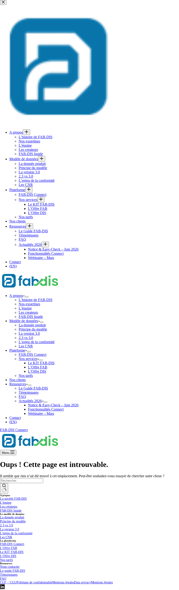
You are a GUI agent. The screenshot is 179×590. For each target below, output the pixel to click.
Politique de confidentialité (34, 582)
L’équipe (25, 308)
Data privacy (82, 582)
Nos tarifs (26, 376)
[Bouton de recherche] (4, 488)
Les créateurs (8, 506)
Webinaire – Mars (41, 413)
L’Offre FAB (37, 367)
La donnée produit (32, 325)
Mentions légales (63, 582)
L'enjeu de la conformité (16, 533)
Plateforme (17, 350)
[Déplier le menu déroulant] (26, 297)
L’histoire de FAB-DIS (35, 300)
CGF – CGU (8, 582)
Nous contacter (10, 566)
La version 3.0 (29, 333)
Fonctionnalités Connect (46, 409)
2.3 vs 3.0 (26, 338)
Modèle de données (23, 321)
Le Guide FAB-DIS (33, 388)
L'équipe (5, 502)
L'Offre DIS (8, 556)
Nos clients (17, 380)
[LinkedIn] (2, 588)
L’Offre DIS (37, 371)
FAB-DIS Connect (32, 355)
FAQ (22, 397)
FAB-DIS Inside (31, 317)
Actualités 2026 (30, 401)
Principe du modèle (33, 329)
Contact (15, 418)
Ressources (17, 384)
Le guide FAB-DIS (12, 570)
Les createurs (28, 312)
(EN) (13, 422)
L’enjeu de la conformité (37, 342)
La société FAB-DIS (13, 498)
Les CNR (26, 346)
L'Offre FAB (8, 548)
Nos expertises (29, 304)
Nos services (28, 359)
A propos (16, 296)
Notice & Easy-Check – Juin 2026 (53, 405)
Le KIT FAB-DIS (41, 363)
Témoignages (28, 392)
